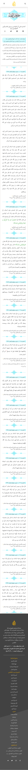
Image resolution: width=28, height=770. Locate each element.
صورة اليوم (14, 708)
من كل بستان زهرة (14, 737)
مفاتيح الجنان (14, 669)
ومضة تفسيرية (14, 686)
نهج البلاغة (14, 664)
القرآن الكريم (14, 661)
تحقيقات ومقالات (14, 728)
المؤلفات (14, 697)
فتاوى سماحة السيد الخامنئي (14, 753)
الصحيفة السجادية (14, 666)
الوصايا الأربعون (14, 706)
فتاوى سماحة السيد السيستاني (14, 751)
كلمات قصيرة (14, 683)
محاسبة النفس (14, 720)
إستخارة (14, 717)
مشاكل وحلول (14, 739)
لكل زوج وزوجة (14, 703)
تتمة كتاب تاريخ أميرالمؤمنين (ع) (12, 38)
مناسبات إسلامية (14, 725)
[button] (25, 3)
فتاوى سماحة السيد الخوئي (14, 748)
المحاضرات (14, 680)
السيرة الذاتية (14, 675)
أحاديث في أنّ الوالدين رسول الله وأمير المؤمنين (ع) (14, 28)
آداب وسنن (14, 731)
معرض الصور (14, 678)
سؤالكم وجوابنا (14, 714)
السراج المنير (14, 700)
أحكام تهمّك (14, 756)
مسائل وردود (14, 694)
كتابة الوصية (14, 723)
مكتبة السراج (14, 734)
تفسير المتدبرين (14, 692)
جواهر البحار (14, 689)
